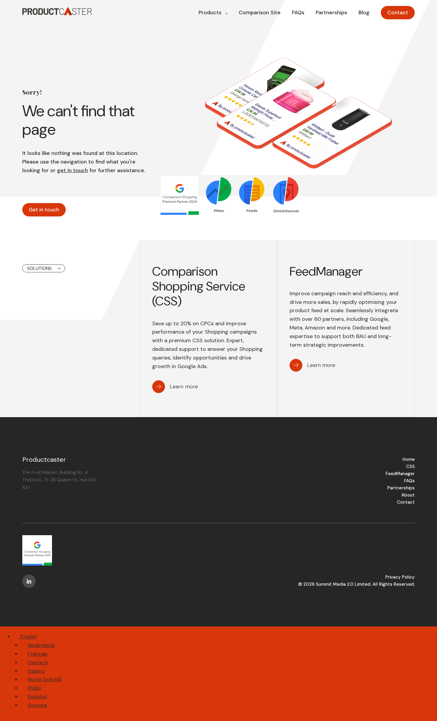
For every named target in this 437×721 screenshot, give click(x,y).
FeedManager (400, 474)
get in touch (72, 170)
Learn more (184, 386)
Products (210, 12)
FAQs (298, 12)
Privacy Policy (400, 577)
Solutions (39, 268)
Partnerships (331, 12)
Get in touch (44, 209)
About (408, 495)
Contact (397, 12)
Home (409, 459)
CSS (410, 466)
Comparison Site (260, 12)
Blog (364, 12)
